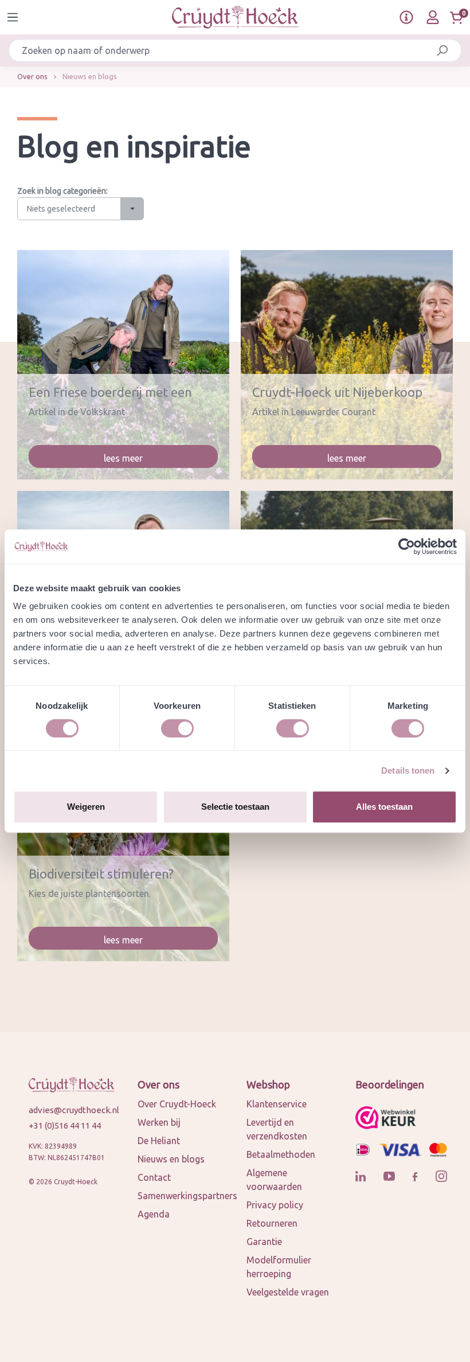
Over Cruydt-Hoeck (177, 1104)
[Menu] (12, 17)
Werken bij (159, 1122)
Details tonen (407, 770)
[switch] (177, 728)
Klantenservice (276, 1104)
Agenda (154, 1214)
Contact (154, 1177)
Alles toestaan (384, 806)
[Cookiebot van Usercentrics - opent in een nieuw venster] (407, 546)
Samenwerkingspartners (187, 1196)
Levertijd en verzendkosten (276, 1129)
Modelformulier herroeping (278, 1267)
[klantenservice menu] (406, 17)
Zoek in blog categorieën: (62, 191)
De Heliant (159, 1140)
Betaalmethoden (280, 1154)
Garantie (264, 1241)
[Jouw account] (432, 17)
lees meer (123, 458)
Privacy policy (274, 1205)
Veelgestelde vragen (287, 1292)
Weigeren (86, 806)
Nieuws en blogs (171, 1159)
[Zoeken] (442, 50)
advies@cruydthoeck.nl (72, 1110)
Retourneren (271, 1223)
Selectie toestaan (235, 806)
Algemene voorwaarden (274, 1180)
